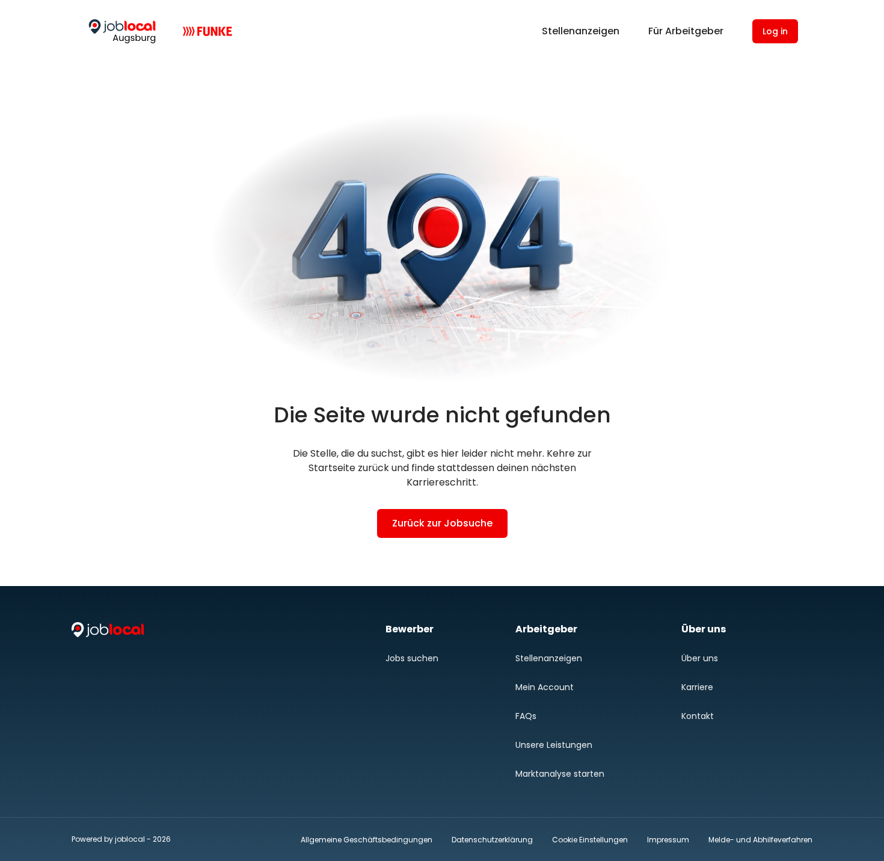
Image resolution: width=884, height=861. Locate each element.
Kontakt (697, 716)
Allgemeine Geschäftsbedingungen (366, 840)
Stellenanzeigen (580, 31)
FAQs (525, 716)
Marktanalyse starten (559, 774)
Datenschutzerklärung (492, 840)
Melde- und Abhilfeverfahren (760, 840)
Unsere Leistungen (553, 745)
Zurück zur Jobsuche (442, 523)
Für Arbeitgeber (685, 31)
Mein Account (544, 687)
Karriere (697, 687)
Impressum (668, 840)
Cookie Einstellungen (590, 840)
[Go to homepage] (122, 31)
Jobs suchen (411, 658)
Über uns (699, 658)
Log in (775, 31)
